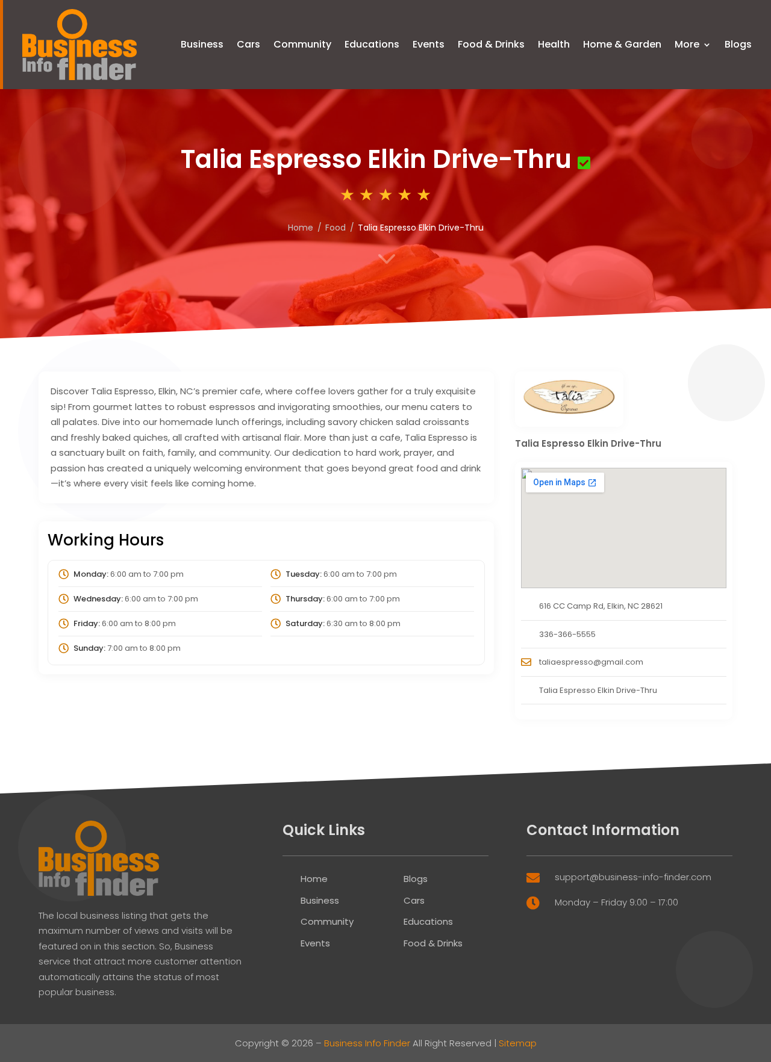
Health (554, 44)
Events (429, 44)
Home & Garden (622, 44)
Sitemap (518, 1043)
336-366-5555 (567, 634)
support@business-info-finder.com (633, 877)
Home (314, 878)
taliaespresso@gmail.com (591, 662)
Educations (372, 44)
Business (202, 44)
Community (302, 44)
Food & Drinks (491, 44)
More (687, 44)
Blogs (738, 44)
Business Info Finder (367, 1043)
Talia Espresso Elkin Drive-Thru (598, 690)
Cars (248, 44)
